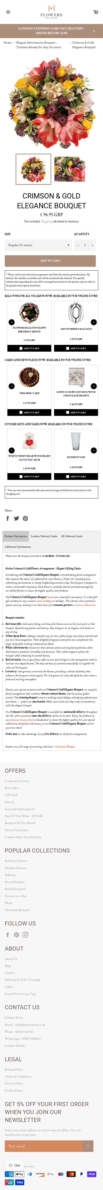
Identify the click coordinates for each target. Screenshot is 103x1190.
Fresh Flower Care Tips (20, 994)
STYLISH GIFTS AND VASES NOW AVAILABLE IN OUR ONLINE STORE (48, 424)
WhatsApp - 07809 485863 (22, 1039)
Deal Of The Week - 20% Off (24, 816)
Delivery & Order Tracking (22, 980)
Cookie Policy (14, 1090)
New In (9, 802)
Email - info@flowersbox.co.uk (25, 1025)
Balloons (10, 875)
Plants (8, 903)
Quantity (81, 234)
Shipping (46, 222)
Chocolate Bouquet (17, 910)
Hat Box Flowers (16, 868)
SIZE (8, 234)
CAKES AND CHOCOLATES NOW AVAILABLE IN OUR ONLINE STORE (48, 360)
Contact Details (15, 1046)
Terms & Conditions (18, 1076)
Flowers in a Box (16, 896)
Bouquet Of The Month (20, 823)
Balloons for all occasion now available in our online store (51, 296)
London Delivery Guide (44, 536)
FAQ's (9, 987)
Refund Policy (14, 1070)
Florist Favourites (16, 830)
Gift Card (11, 795)
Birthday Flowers (16, 861)
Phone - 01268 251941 (19, 1032)
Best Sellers (12, 788)
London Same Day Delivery (23, 837)
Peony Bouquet (14, 882)
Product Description (16, 536)
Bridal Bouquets (15, 889)
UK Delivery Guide (71, 536)
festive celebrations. (86, 605)
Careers (10, 973)
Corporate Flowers (17, 781)
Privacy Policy (14, 1083)
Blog (8, 966)
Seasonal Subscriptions (20, 809)
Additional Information (18, 547)
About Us (11, 959)
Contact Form (14, 1018)
